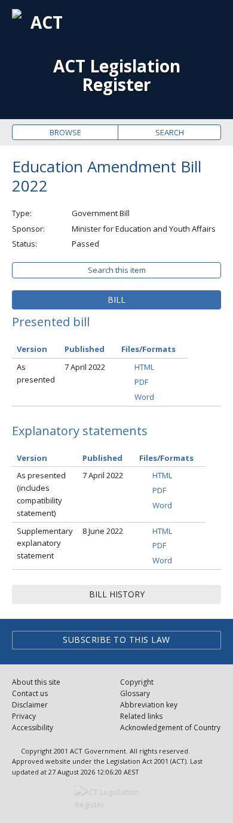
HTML (144, 367)
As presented (36, 373)
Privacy (24, 716)
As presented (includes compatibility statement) (41, 494)
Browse (65, 132)
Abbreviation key (148, 705)
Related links (141, 716)
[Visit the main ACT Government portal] (116, 798)
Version (32, 349)
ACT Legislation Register (116, 75)
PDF (141, 381)
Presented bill (51, 322)
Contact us (30, 693)
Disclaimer (30, 705)
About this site (36, 682)
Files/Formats (148, 349)
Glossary (135, 693)
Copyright (137, 682)
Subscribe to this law (116, 639)
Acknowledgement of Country (170, 727)
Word (144, 396)
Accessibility (32, 727)
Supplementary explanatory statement (45, 543)
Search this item (117, 270)
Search (169, 132)
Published (85, 349)
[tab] (116, 299)
